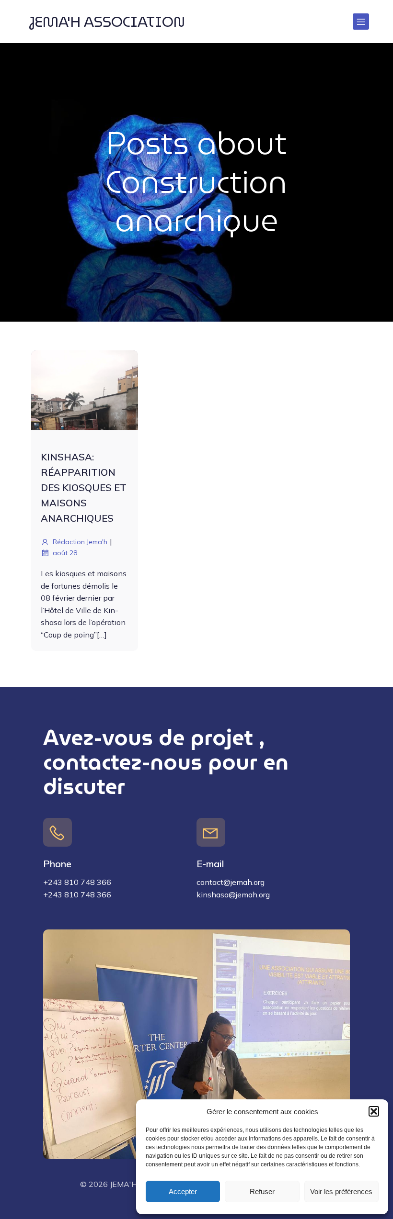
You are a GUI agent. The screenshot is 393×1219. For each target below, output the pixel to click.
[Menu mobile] (361, 21)
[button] (374, 1111)
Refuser (262, 1191)
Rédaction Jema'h (80, 541)
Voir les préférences (341, 1191)
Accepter (183, 1191)
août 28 (65, 552)
